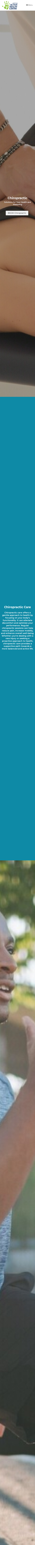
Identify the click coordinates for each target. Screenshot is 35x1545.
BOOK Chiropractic (17, 213)
